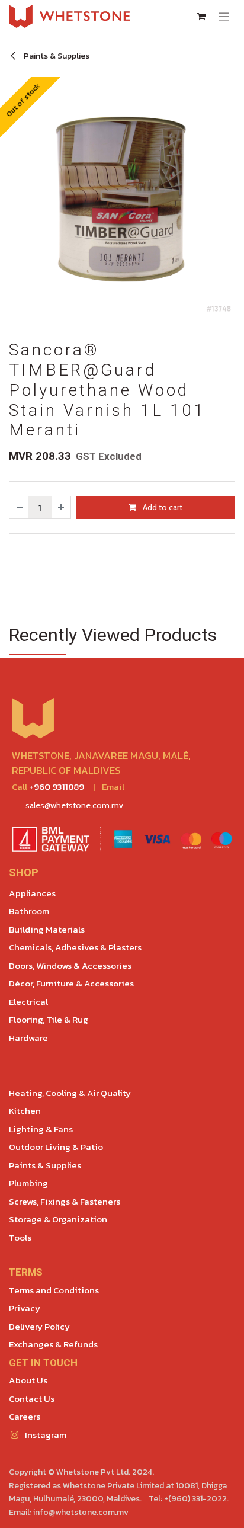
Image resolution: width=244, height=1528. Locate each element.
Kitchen (25, 1110)
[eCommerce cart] (201, 16)
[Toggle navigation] (224, 16)
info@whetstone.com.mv (81, 1512)
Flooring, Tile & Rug (48, 1019)
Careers (24, 1416)
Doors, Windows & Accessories (70, 965)
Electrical (28, 1001)
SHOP (23, 872)
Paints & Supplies (55, 56)
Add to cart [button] (161, 507)
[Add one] (61, 507)
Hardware (28, 1038)
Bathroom (29, 911)
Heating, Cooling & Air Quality (70, 1093)
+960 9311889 (56, 786)
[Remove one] (18, 507)
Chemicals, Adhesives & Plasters (75, 947)
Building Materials (47, 929)
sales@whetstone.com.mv (74, 805)
